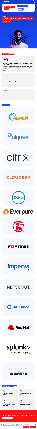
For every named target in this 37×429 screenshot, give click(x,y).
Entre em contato (8, 418)
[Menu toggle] (34, 2)
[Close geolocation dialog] (34, 5)
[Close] (36, 425)
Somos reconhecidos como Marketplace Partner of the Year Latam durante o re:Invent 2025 (17, 64)
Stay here (22, 9)
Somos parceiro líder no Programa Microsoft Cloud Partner (14, 93)
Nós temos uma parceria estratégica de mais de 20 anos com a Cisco (16, 81)
